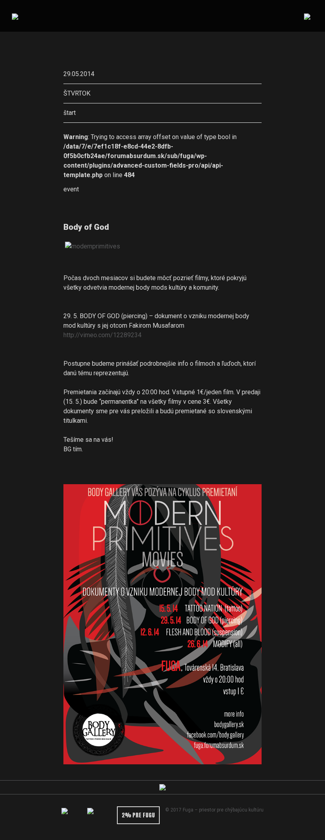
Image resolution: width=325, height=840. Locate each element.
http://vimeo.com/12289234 (102, 335)
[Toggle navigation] (307, 15)
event (71, 189)
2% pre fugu (138, 815)
